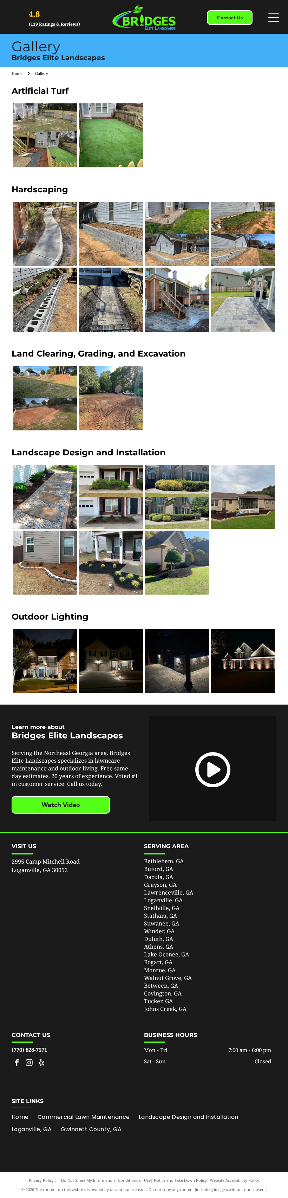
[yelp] (41, 1063)
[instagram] (29, 1063)
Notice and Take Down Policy (180, 1180)
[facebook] (17, 1063)
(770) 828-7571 (29, 1049)
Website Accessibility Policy (234, 1180)
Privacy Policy (41, 1180)
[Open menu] (273, 17)
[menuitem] (25, 1117)
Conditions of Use (134, 1180)
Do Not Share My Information (88, 1180)
